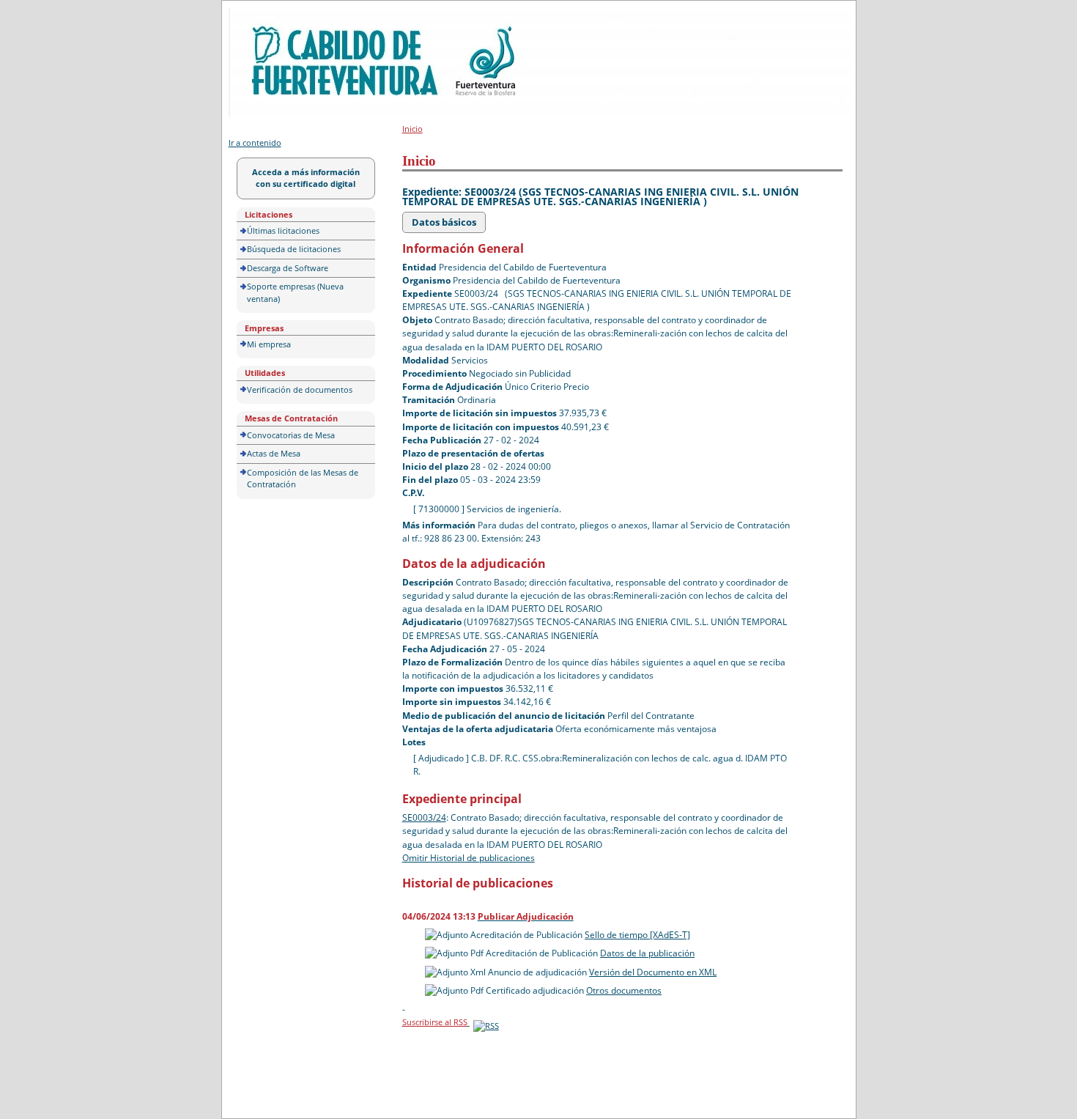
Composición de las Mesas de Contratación (302, 478)
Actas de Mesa (273, 453)
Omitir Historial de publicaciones (468, 858)
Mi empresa (269, 344)
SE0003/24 (424, 817)
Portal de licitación (274, 16)
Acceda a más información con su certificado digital (306, 178)
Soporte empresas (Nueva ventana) (295, 292)
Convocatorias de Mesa (291, 434)
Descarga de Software (287, 267)
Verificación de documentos (299, 389)
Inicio (412, 128)
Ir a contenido (255, 142)
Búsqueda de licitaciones (294, 248)
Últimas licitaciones (283, 230)
